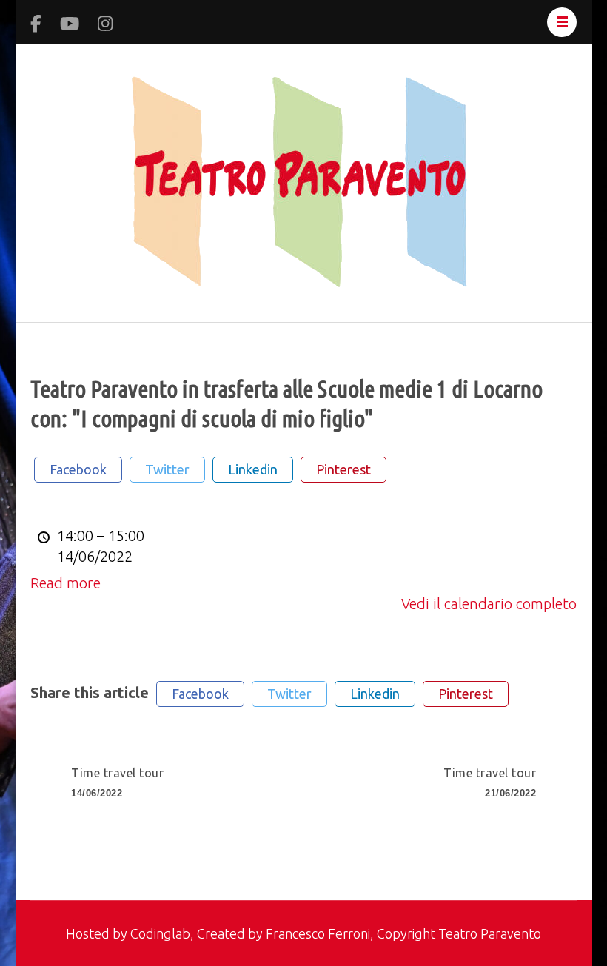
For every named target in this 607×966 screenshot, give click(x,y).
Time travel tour (117, 782)
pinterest (343, 469)
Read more (65, 582)
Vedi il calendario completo (489, 603)
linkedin (253, 469)
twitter (167, 469)
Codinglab (160, 933)
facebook (78, 469)
